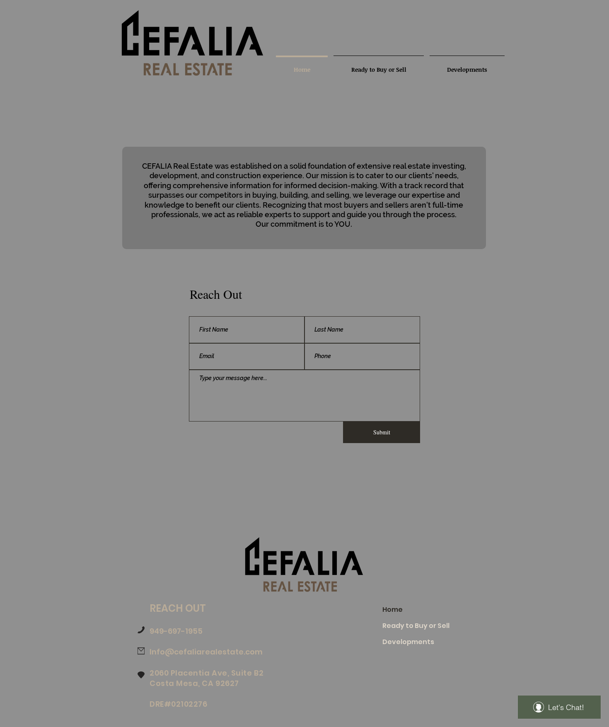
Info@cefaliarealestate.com (206, 652)
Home (392, 609)
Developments (408, 642)
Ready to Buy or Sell (416, 625)
